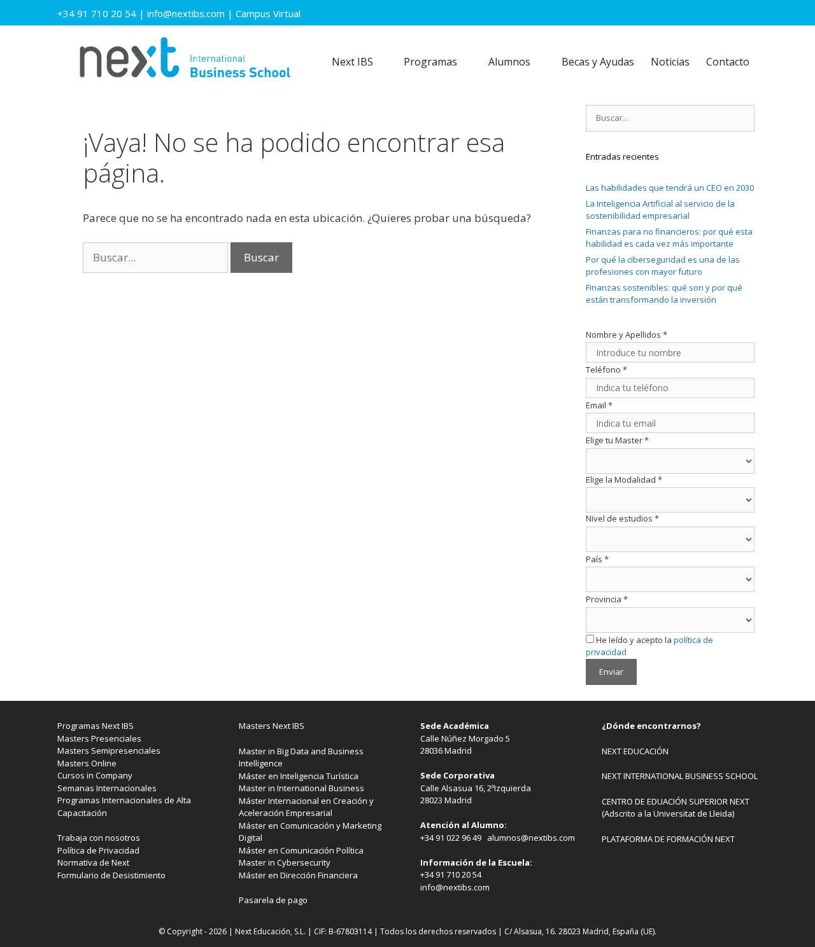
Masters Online (87, 763)
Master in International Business (301, 788)
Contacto (727, 62)
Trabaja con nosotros (98, 837)
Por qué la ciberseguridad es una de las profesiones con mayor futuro (663, 266)
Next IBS (352, 62)
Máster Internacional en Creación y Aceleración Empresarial (306, 807)
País (597, 559)
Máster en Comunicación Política (301, 850)
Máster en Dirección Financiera (298, 875)
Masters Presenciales (99, 738)
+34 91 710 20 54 (96, 13)
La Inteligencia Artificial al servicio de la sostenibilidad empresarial (660, 210)
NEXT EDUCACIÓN (635, 751)
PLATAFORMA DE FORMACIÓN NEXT (668, 839)
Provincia (607, 599)
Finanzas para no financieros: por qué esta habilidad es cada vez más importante (669, 238)
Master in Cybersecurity (284, 862)
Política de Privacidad (98, 850)
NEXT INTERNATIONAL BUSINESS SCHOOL (680, 776)
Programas (430, 62)
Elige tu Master (617, 440)
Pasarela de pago (273, 900)
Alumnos (509, 62)
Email (599, 405)
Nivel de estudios (622, 518)
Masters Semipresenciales (108, 750)
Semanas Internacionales (107, 788)
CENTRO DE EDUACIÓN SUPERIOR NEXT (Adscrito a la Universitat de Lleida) (675, 808)
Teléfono (606, 369)
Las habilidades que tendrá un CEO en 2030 (670, 187)
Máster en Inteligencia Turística (298, 776)
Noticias (670, 62)
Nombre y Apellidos (626, 334)
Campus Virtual (268, 13)
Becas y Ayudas (598, 62)
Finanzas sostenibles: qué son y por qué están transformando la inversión (664, 294)
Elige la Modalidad (624, 479)
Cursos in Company (94, 775)
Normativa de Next (93, 862)
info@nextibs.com (186, 13)
